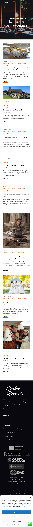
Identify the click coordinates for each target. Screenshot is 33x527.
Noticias (5, 107)
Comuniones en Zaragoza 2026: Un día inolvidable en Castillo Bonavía (16, 69)
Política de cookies (9, 525)
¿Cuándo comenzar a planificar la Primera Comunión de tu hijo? (14, 304)
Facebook (3, 409)
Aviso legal (25, 525)
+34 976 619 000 (9, 432)
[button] (30, 497)
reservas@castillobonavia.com (12, 440)
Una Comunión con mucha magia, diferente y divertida (14, 258)
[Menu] (28, 3)
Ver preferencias (16, 521)
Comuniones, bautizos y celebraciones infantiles (14, 64)
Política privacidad (18, 525)
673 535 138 (11, 436)
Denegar (16, 517)
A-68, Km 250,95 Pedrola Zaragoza (14, 429)
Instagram (5, 409)
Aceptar (16, 512)
